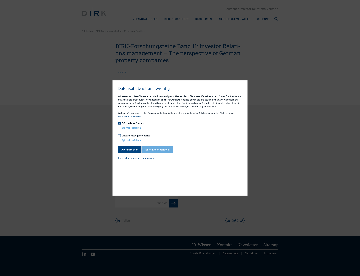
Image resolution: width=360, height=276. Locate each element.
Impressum (148, 158)
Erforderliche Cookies (133, 123)
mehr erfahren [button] (133, 127)
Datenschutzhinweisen (129, 116)
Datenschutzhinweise (128, 158)
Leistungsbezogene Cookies (136, 135)
